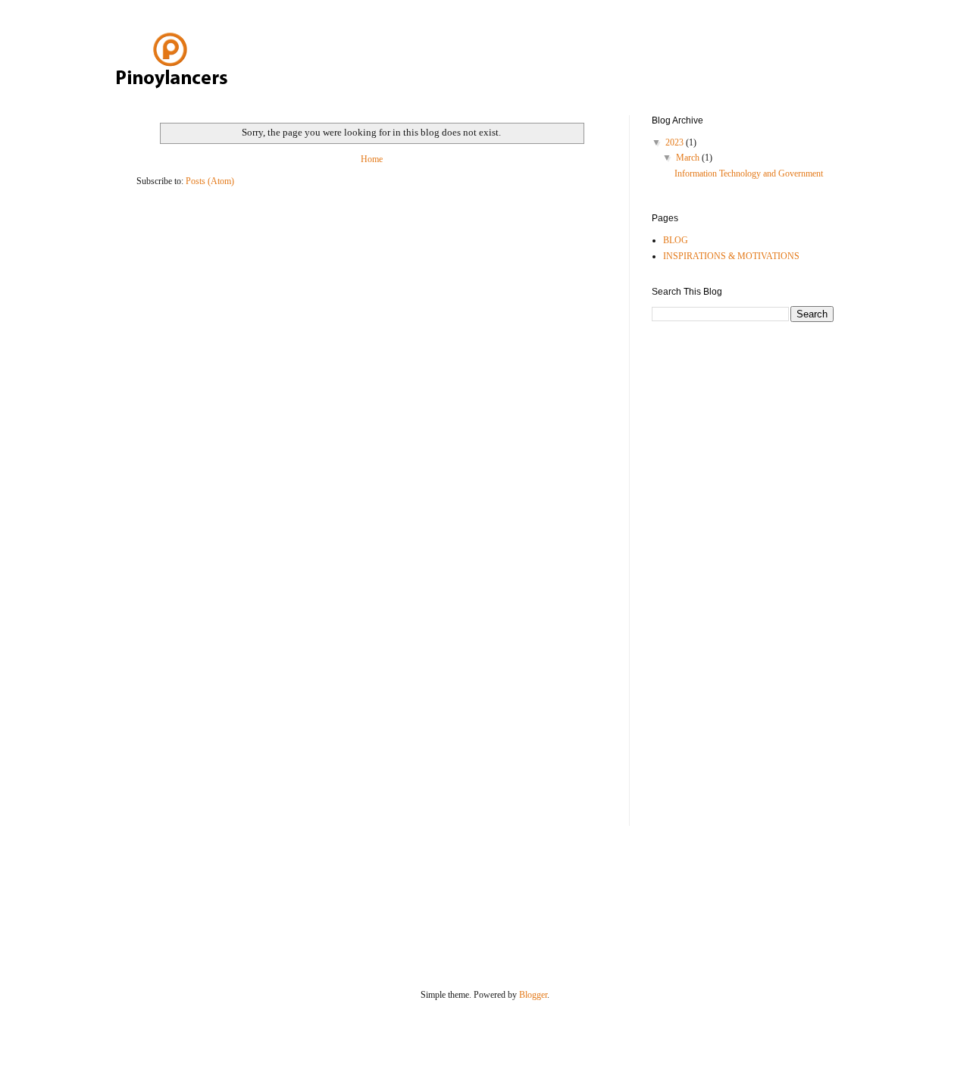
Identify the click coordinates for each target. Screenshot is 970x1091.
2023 (675, 142)
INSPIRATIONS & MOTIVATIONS (731, 256)
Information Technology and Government (748, 173)
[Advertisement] (712, 572)
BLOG (675, 240)
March (689, 157)
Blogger (533, 994)
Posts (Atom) (210, 181)
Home (372, 159)
